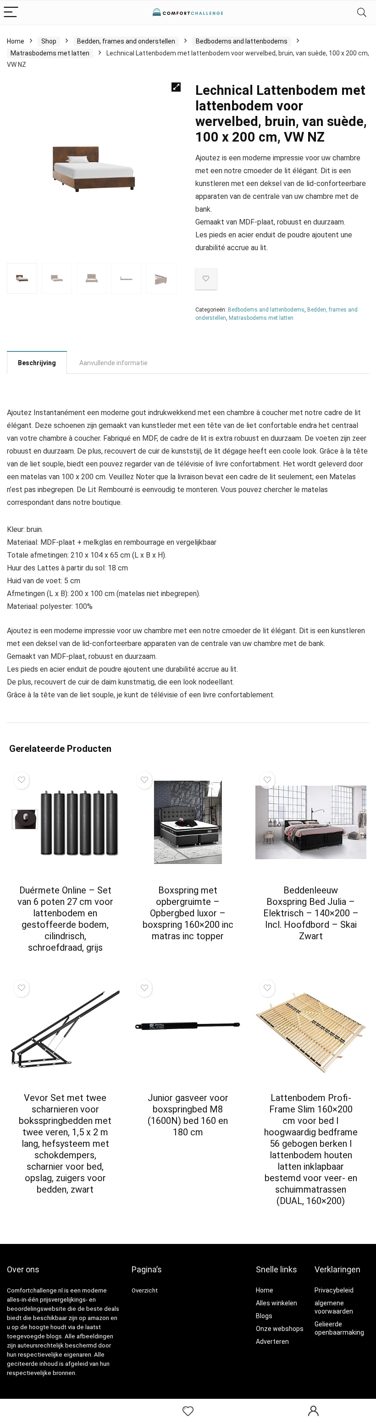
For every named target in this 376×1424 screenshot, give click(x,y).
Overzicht (145, 1290)
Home (15, 41)
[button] (176, 87)
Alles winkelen (276, 1303)
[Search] (362, 12)
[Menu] (11, 12)
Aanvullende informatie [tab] (113, 363)
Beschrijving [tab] (37, 363)
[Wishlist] (188, 1412)
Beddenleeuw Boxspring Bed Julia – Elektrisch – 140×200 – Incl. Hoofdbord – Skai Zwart (311, 913)
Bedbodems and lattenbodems (242, 41)
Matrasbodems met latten (50, 53)
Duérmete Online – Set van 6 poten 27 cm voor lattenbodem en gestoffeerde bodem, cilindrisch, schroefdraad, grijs (65, 919)
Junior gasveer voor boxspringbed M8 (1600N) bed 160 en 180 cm (188, 1115)
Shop (48, 41)
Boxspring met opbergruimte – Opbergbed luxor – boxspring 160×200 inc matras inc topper (188, 913)
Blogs (264, 1316)
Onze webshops (280, 1328)
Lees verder (65, 964)
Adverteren (272, 1341)
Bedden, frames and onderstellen (126, 41)
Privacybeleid (334, 1290)
